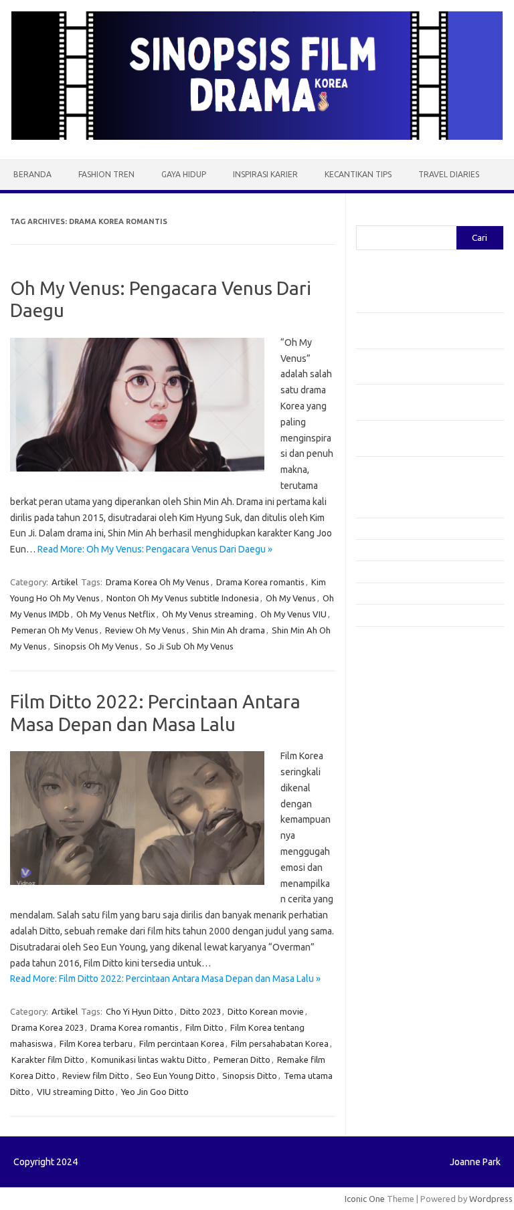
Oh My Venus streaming (208, 614)
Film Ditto (204, 1027)
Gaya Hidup (183, 174)
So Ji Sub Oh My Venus (189, 646)
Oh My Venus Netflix (115, 614)
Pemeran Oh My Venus (54, 630)
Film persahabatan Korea (280, 1043)
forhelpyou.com (394, 856)
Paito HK (373, 991)
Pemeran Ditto (241, 1059)
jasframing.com (393, 766)
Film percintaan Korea (181, 1043)
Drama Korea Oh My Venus (157, 582)
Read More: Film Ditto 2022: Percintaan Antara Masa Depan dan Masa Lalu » (165, 978)
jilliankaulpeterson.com (408, 933)
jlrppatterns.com (396, 946)
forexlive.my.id (392, 792)
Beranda (32, 174)
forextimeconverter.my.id (414, 830)
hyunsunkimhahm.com (406, 895)
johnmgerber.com (398, 959)
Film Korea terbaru (96, 1043)
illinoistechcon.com (400, 921)
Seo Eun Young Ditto (176, 1075)
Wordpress (491, 1198)
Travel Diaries (448, 174)
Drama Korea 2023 (47, 1027)
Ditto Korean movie (266, 1011)
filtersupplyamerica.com (411, 677)
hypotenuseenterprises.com (420, 728)
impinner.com (389, 753)
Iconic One (365, 1198)
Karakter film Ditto (47, 1059)
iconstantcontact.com (405, 741)
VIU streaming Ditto (75, 1091)
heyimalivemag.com (402, 882)
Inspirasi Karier (265, 174)
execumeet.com (395, 651)
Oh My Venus (291, 598)
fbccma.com (386, 664)
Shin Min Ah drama (228, 630)
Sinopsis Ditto (249, 1075)
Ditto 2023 (200, 1011)
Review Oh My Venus (145, 630)
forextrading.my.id (400, 818)
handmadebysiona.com (409, 702)
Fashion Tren (106, 174)
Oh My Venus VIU (293, 614)
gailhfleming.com (397, 869)
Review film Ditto (95, 1075)
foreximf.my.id (391, 780)
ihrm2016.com (391, 908)
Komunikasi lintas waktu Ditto (149, 1059)
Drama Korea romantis (260, 582)
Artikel (65, 582)
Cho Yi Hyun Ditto (139, 1011)
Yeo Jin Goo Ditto (155, 1091)
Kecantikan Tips (358, 174)
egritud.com (387, 844)
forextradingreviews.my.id (416, 805)
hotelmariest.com (398, 715)
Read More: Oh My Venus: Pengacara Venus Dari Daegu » (154, 549)
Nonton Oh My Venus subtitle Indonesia (182, 598)
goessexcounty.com (403, 689)
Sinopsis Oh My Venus (96, 646)
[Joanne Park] (257, 136)
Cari (363, 217)
